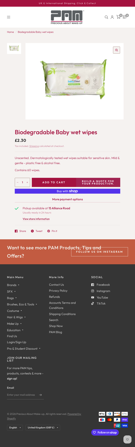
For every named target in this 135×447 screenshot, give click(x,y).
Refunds (54, 297)
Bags (10, 298)
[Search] (106, 17)
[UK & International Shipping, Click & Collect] (67, 3)
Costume (13, 311)
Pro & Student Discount (22, 348)
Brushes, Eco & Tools (20, 304)
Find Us (12, 336)
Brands (11, 285)
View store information (36, 219)
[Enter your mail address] (40, 394)
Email (10, 387)
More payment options (67, 199)
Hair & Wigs (15, 317)
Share (22, 231)
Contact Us (56, 284)
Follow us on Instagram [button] (99, 251)
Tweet (39, 231)
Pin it (54, 231)
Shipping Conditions (62, 314)
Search (53, 320)
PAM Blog (55, 332)
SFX (10, 291)
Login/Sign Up (16, 342)
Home (10, 32)
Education (13, 330)
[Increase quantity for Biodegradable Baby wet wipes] (27, 182)
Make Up (13, 323)
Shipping (34, 146)
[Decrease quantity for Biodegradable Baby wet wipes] (17, 182)
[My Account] (112, 17)
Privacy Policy (58, 290)
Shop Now (56, 326)
